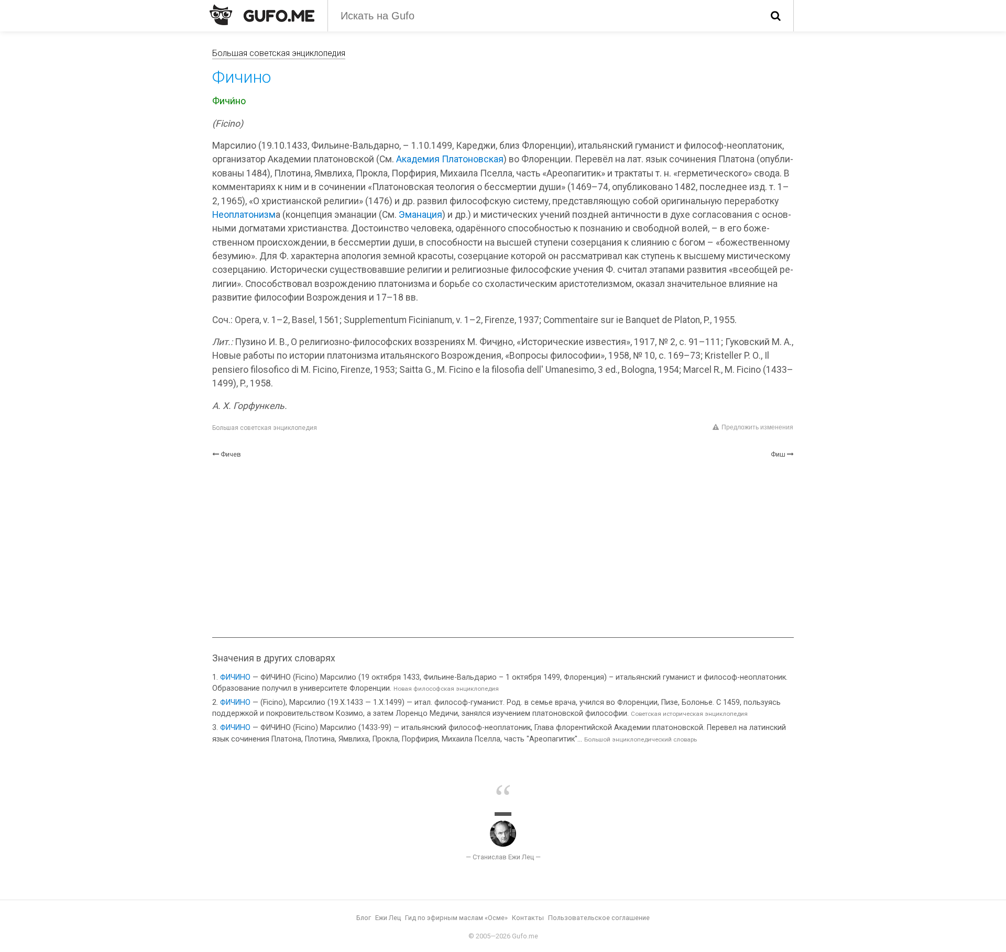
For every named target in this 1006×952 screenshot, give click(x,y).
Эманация (420, 214)
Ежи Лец (388, 918)
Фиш (778, 454)
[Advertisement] (503, 548)
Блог (363, 918)
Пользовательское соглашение (599, 918)
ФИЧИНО (235, 677)
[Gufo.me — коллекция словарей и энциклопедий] (262, 14)
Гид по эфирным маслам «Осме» (456, 918)
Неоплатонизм (244, 214)
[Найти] (775, 15)
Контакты (528, 918)
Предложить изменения (757, 427)
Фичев (231, 454)
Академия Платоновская (450, 159)
